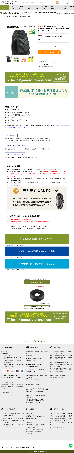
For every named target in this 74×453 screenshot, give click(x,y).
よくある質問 (36, 7)
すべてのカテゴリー (4, 7)
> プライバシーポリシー (7, 447)
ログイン (66, 7)
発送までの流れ (53, 7)
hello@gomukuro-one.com (47, 13)
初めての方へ (13, 7)
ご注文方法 (29, 7)
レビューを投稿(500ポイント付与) (46, 66)
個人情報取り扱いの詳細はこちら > (58, 428)
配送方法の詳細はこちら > (32, 384)
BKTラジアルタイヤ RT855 (25, 16)
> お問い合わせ (35, 447)
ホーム (4, 16)
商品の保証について (44, 7)
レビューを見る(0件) (43, 64)
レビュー (60, 7)
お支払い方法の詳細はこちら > (8, 392)
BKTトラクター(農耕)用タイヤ (12, 16)
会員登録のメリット (22, 7)
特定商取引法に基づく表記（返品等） (47, 63)
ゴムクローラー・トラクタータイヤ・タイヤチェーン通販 (10, 1)
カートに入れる (49, 52)
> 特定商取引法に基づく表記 (22, 447)
